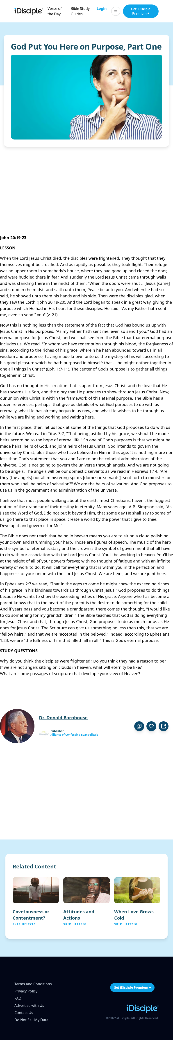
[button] (115, 11)
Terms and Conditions (33, 983)
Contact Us (23, 1012)
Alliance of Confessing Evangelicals (74, 735)
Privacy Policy (25, 991)
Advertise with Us (29, 1005)
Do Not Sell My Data (31, 1019)
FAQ (17, 998)
